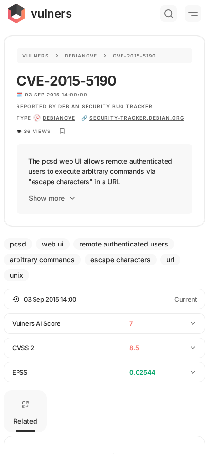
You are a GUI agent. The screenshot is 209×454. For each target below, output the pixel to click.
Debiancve (81, 55)
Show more (47, 198)
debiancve (59, 118)
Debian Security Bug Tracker (105, 106)
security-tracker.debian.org (136, 118)
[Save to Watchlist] (62, 131)
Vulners (35, 55)
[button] (104, 299)
